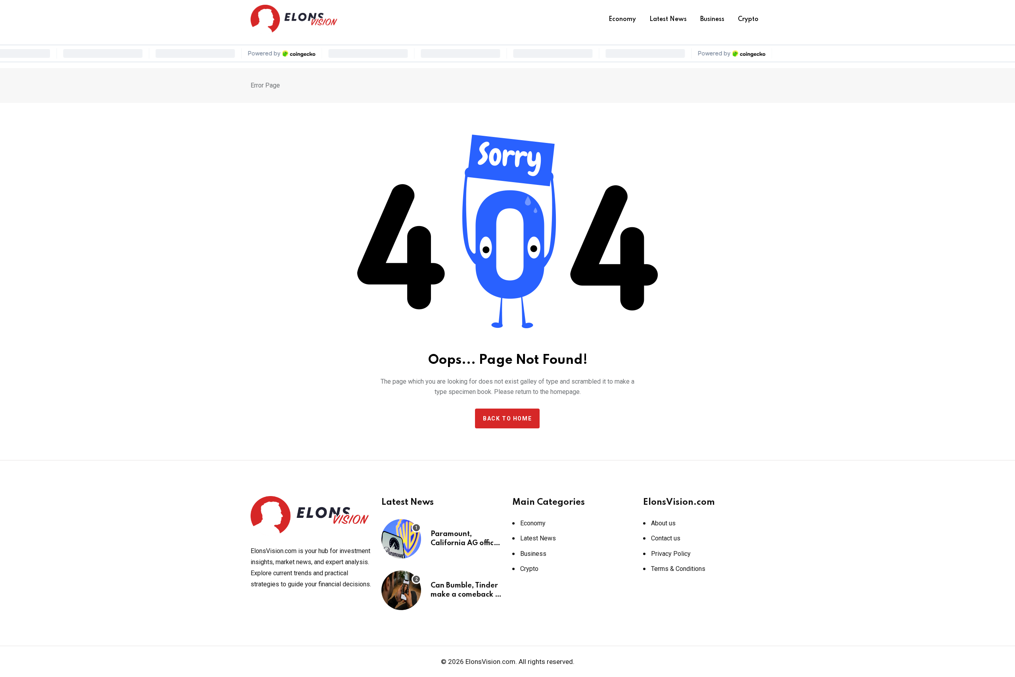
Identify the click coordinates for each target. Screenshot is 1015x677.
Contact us (665, 538)
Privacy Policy (671, 553)
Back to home (507, 418)
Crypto (748, 19)
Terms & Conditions (678, 568)
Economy (622, 19)
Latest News (668, 19)
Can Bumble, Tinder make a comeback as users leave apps (467, 594)
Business (712, 19)
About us (663, 523)
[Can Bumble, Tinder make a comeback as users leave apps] (401, 590)
